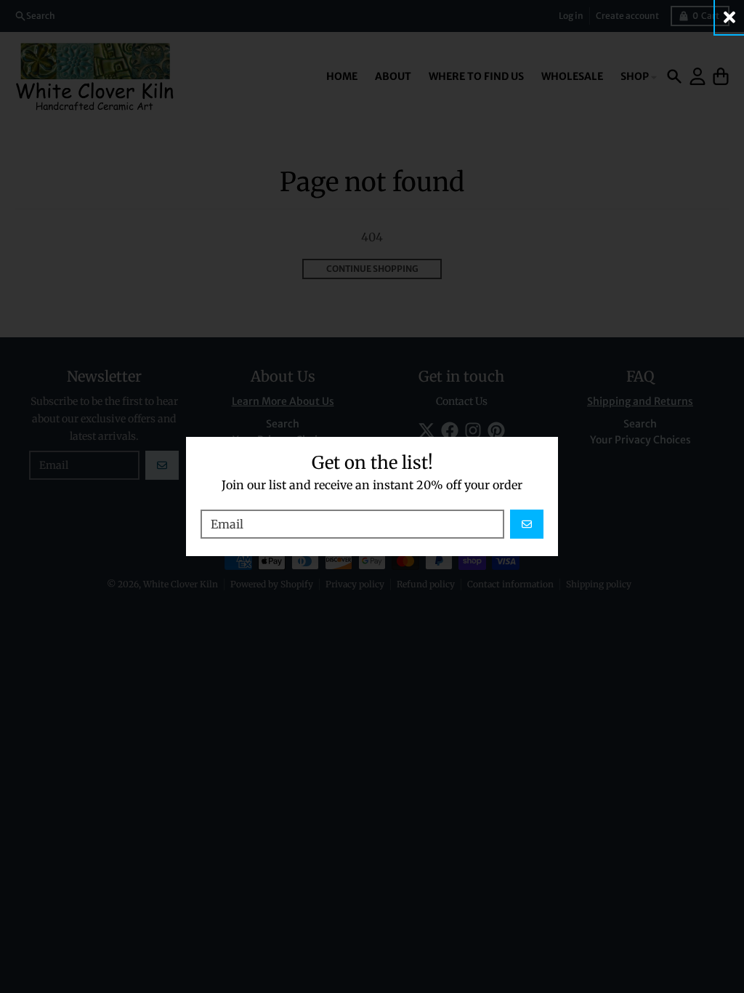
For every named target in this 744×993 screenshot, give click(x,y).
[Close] (729, 17)
